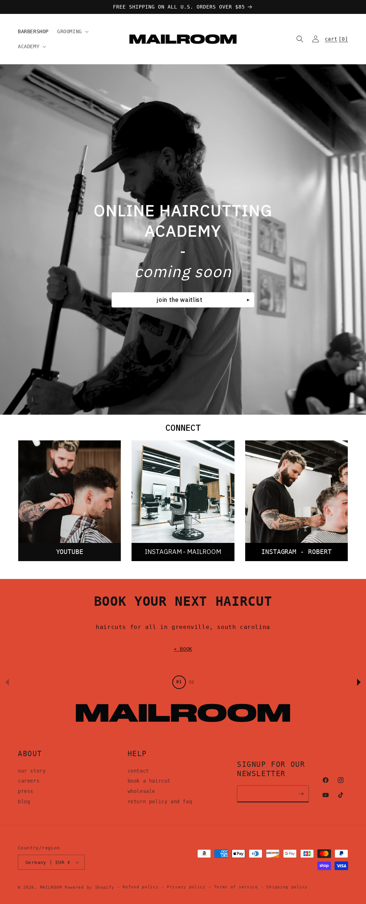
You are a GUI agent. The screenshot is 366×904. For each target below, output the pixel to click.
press (25, 791)
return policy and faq (160, 801)
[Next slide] (359, 682)
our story (31, 771)
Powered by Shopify (89, 887)
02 (191, 682)
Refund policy (140, 887)
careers (28, 781)
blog (24, 801)
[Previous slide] (7, 682)
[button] (72, 31)
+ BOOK (183, 649)
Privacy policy (186, 887)
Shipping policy (287, 887)
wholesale (141, 791)
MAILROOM (51, 887)
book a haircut (149, 781)
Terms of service (236, 887)
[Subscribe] (301, 794)
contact (138, 771)
